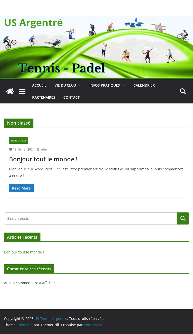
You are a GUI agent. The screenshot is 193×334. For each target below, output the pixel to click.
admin (44, 149)
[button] (78, 85)
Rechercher (183, 218)
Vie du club (65, 85)
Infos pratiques (104, 85)
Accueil (39, 85)
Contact (71, 97)
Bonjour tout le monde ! (43, 159)
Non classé (18, 140)
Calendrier (144, 85)
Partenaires (43, 97)
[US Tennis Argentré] (10, 91)
